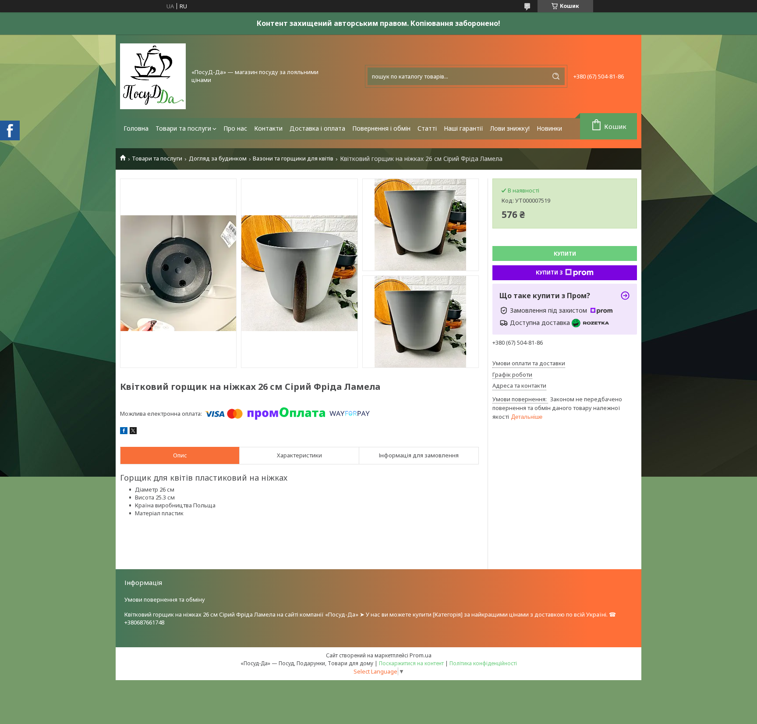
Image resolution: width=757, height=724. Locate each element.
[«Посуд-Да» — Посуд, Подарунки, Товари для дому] (153, 76)
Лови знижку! (510, 128)
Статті (427, 128)
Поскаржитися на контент (411, 663)
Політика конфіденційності (483, 663)
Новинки (549, 128)
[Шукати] (556, 76)
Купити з (549, 272)
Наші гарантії (463, 128)
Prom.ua (421, 655)
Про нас (235, 128)
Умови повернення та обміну (164, 599)
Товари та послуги (183, 128)
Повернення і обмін (381, 128)
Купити (565, 253)
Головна (136, 128)
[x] (133, 432)
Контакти (268, 128)
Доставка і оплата (317, 128)
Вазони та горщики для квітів (293, 158)
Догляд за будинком (218, 158)
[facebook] (123, 432)
